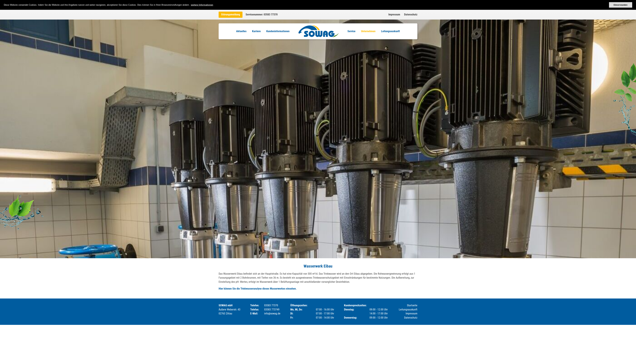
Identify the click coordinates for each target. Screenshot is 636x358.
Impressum (394, 14)
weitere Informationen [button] (202, 5)
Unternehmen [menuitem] (368, 31)
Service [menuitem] (351, 31)
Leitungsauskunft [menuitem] (390, 31)
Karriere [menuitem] (256, 31)
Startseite (412, 305)
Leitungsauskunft (408, 309)
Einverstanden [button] (620, 5)
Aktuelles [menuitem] (241, 31)
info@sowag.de (272, 313)
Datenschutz (410, 14)
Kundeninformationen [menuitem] (278, 31)
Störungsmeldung (230, 14)
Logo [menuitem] (318, 31)
